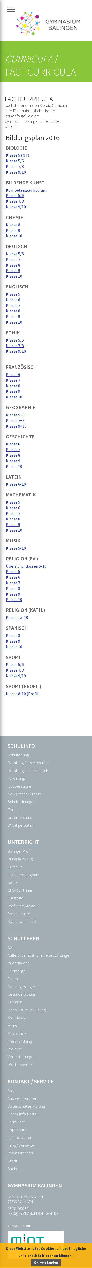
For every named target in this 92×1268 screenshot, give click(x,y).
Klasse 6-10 (16, 484)
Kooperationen (20, 786)
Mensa (13, 1025)
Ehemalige (17, 971)
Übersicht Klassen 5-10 (26, 566)
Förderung (16, 778)
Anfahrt (14, 1090)
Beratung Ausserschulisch (29, 762)
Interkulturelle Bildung (27, 1010)
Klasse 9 (13, 230)
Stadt (12, 1161)
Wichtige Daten (21, 825)
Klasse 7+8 (15, 420)
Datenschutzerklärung (26, 1106)
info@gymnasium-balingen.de (33, 1213)
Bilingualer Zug (20, 859)
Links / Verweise (21, 1145)
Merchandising (20, 1041)
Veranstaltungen (22, 1056)
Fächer (13, 882)
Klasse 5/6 (15, 160)
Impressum (17, 1129)
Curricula (29, 58)
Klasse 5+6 (15, 414)
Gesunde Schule (21, 994)
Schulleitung (18, 755)
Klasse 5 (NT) (17, 155)
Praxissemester (20, 1153)
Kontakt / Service (31, 1081)
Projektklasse (19, 913)
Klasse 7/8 (15, 166)
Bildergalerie (19, 963)
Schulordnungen (22, 801)
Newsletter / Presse (24, 794)
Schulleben (23, 938)
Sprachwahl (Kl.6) (22, 921)
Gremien (15, 1002)
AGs (11, 947)
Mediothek (17, 1033)
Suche (13, 1168)
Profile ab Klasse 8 (23, 906)
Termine (15, 809)
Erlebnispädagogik (23, 874)
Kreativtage (18, 1017)
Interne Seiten (20, 1137)
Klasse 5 (13, 294)
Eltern (13, 978)
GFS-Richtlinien (20, 890)
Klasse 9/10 (16, 172)
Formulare (16, 1122)
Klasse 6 (13, 299)
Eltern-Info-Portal (23, 1114)
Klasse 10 (14, 235)
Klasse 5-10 (16, 548)
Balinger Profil (19, 851)
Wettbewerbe (20, 1064)
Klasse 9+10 (16, 426)
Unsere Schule (20, 817)
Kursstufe (16, 898)
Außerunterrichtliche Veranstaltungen (39, 955)
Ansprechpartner (22, 1098)
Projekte (15, 1049)
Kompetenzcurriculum (26, 190)
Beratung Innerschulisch (28, 770)
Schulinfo (21, 745)
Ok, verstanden (46, 1262)
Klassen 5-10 (17, 617)
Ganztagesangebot (24, 986)
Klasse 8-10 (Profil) (23, 693)
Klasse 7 (13, 259)
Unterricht (23, 842)
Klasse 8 (13, 224)
